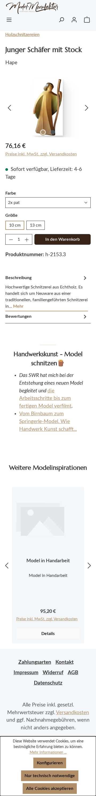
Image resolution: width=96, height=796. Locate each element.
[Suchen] (61, 19)
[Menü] (9, 19)
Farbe (10, 193)
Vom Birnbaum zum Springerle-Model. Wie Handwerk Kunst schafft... (48, 421)
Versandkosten (72, 712)
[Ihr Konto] (74, 19)
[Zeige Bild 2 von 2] (53, 132)
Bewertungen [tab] (18, 316)
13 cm (35, 225)
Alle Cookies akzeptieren (49, 788)
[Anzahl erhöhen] (27, 239)
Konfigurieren (50, 763)
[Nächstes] (87, 107)
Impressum (26, 672)
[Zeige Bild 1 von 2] (43, 132)
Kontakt (64, 662)
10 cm (15, 225)
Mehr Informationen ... (48, 752)
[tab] (46, 292)
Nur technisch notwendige (50, 776)
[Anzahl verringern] (11, 239)
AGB (73, 672)
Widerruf (53, 672)
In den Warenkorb (62, 239)
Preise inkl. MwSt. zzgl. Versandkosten (41, 154)
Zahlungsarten (34, 662)
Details (48, 634)
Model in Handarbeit (48, 560)
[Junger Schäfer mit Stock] (48, 107)
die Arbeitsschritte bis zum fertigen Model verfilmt (45, 398)
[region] (48, 107)
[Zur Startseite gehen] (25, 7)
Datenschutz (48, 683)
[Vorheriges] (9, 107)
